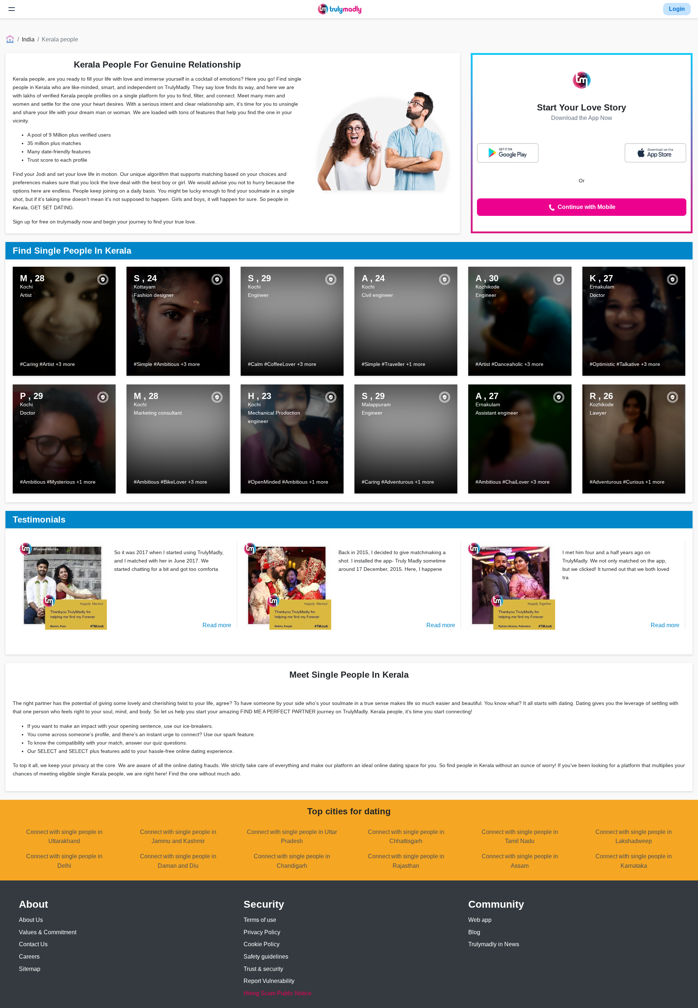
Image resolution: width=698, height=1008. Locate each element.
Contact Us (33, 944)
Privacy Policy (262, 932)
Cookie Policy (262, 944)
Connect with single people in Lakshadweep (633, 836)
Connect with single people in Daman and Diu (178, 861)
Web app (480, 920)
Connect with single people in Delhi (64, 861)
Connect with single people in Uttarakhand (64, 836)
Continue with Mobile (585, 207)
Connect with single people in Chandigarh (292, 861)
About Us (31, 920)
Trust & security (263, 969)
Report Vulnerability (269, 981)
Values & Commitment (47, 932)
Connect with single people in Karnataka (633, 861)
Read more (216, 625)
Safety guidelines (266, 956)
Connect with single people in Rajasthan (406, 861)
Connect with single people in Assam (520, 861)
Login (677, 9)
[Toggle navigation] (11, 9)
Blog (474, 932)
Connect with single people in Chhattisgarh (406, 836)
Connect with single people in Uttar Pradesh (292, 836)
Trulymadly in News (493, 944)
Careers (29, 956)
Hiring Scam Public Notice (278, 993)
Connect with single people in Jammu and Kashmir (178, 836)
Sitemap (29, 969)
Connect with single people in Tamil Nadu (520, 836)
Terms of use (260, 920)
